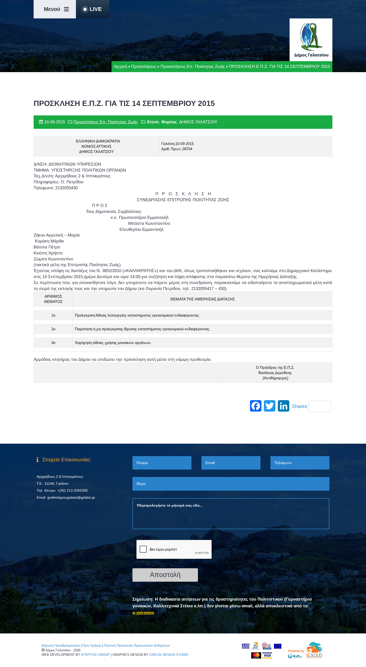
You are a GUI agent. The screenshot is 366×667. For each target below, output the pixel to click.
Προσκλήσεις (143, 66)
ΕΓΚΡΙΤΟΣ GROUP (95, 655)
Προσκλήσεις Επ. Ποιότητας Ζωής (193, 66)
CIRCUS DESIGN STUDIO (168, 655)
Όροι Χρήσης (92, 645)
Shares (299, 406)
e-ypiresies (143, 612)
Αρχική (120, 66)
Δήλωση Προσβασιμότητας (61, 645)
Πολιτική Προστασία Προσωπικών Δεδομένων (137, 645)
